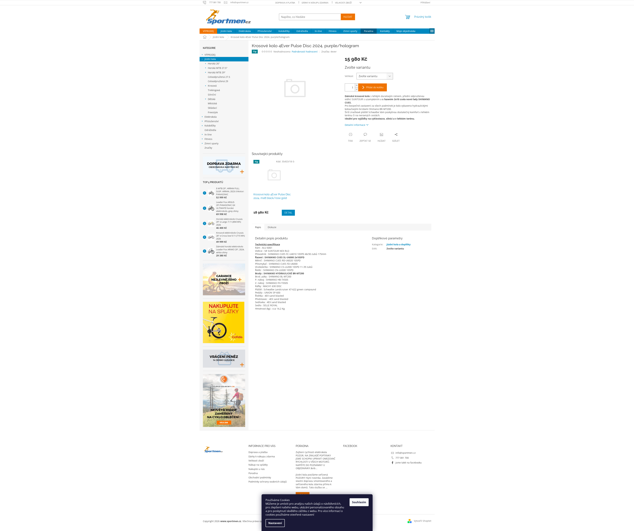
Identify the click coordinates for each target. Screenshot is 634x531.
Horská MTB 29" (216, 72)
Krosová (212, 85)
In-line (208, 134)
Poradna (253, 473)
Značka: (329, 51)
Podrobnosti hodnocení (305, 51)
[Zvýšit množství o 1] (356, 85)
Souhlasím (359, 502)
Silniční (212, 94)
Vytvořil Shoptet (422, 520)
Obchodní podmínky (259, 477)
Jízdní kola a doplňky (399, 244)
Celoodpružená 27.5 (219, 76)
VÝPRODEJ (210, 54)
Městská (212, 103)
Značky (208, 147)
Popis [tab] (258, 227)
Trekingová (214, 90)
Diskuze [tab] (272, 227)
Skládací (212, 107)
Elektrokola (211, 116)
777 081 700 (402, 457)
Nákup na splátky (258, 464)
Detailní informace (355, 124)
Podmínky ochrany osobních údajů (267, 481)
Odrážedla (210, 130)
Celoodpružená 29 (218, 81)
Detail (288, 212)
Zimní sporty (211, 143)
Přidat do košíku (374, 87)
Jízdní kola (210, 59)
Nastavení (275, 523)
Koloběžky (210, 125)
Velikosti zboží (343, 2)
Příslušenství (212, 121)
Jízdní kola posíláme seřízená (312, 474)
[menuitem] (208, 31)
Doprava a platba (285, 2)
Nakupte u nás (256, 469)
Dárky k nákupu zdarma (315, 2)
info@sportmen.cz (405, 452)
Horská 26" (214, 63)
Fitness (208, 139)
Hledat (347, 17)
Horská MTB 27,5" (217, 68)
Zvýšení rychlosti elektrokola (311, 452)
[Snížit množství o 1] (356, 89)
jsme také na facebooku (408, 462)
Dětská (211, 99)
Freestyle (213, 112)
